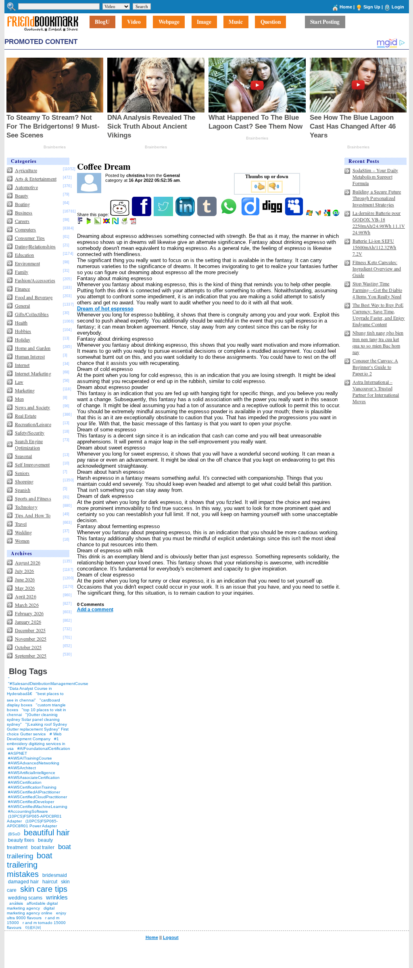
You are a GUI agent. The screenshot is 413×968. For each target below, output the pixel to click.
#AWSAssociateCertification (34, 777)
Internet (22, 365)
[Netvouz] (116, 222)
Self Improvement (32, 464)
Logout (171, 937)
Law (19, 382)
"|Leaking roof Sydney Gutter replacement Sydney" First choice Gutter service (38, 729)
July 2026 (24, 571)
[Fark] (80, 222)
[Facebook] (142, 214)
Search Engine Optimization (29, 444)
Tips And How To (33, 515)
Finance (22, 288)
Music (236, 22)
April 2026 (25, 596)
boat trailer (42, 847)
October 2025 (28, 647)
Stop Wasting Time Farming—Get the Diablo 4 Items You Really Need (378, 290)
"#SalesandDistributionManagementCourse (48, 683)
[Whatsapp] (229, 214)
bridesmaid (54, 875)
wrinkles (57, 897)
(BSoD (14, 834)
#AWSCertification (25, 782)
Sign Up (371, 6)
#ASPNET (17, 753)
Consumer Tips (30, 238)
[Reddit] (120, 214)
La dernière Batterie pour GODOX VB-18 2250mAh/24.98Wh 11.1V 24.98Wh (379, 222)
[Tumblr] (207, 214)
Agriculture (26, 170)
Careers (22, 221)
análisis (15, 903)
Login (398, 6)
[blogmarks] (89, 222)
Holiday (23, 339)
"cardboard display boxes (33, 702)
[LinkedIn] (185, 214)
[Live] (310, 214)
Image (204, 22)
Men (19, 399)
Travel (21, 523)
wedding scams (25, 898)
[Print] (125, 222)
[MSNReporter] (319, 214)
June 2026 (25, 579)
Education (24, 255)
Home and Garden (33, 348)
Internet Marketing (33, 373)
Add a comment (95, 609)
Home (346, 6)
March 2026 (27, 605)
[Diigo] (251, 214)
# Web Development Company (34, 736)
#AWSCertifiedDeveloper (31, 801)
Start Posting (325, 22)
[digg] (273, 214)
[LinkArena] (98, 222)
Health (21, 322)
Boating (22, 204)
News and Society (32, 407)
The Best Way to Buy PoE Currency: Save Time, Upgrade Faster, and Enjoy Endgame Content (379, 314)
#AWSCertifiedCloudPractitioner (37, 797)
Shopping (24, 481)
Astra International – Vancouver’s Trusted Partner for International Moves (376, 391)
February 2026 (29, 613)
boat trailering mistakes (29, 864)
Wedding (23, 532)
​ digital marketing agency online (30, 910)
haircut (49, 882)
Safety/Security (30, 432)
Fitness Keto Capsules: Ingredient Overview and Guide (377, 268)
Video (134, 22)
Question (271, 22)
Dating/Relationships (35, 246)
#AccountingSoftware (28, 811)
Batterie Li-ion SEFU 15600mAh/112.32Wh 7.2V (374, 247)
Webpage (169, 22)
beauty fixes (21, 840)
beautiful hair (47, 832)
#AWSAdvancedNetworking (33, 763)
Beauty (22, 195)
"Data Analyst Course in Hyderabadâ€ (29, 691)
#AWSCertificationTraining (32, 787)
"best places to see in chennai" (35, 696)
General (22, 305)
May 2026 (25, 588)
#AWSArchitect (22, 768)
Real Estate (25, 415)
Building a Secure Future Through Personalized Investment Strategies (377, 198)
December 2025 (30, 630)
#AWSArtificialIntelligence (31, 772)
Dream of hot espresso (105, 309)
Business (24, 212)
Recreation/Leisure (33, 424)
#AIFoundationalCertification (43, 748)
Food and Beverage (34, 297)
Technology (26, 507)
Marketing (25, 390)
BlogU (102, 22)
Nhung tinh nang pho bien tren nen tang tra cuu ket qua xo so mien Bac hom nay (378, 342)
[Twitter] (164, 214)
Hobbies (23, 331)
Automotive (26, 187)
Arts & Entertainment (35, 178)
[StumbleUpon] (336, 214)
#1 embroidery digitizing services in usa (36, 744)
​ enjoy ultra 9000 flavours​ (36, 915)
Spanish (23, 490)
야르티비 (33, 927)
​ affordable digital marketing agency (32, 905)
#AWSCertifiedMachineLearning (37, 806)
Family (22, 272)
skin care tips (43, 889)
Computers (25, 229)
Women (22, 540)
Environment (27, 263)
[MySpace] (294, 214)
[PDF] (134, 222)
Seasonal (23, 456)
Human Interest (30, 356)
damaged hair (23, 882)
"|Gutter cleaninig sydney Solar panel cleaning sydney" (33, 719)
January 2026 (28, 621)
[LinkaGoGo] (107, 222)
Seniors (22, 473)
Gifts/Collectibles (32, 314)
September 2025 (31, 655)
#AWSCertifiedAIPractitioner (34, 792)
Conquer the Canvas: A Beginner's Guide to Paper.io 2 (375, 367)
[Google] (328, 214)
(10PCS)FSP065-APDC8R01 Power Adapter (32, 823)
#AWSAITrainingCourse (30, 758)
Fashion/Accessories (35, 280)
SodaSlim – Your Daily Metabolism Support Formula (375, 176)
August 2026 (27, 562)
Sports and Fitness (33, 498)
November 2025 (31, 638)
